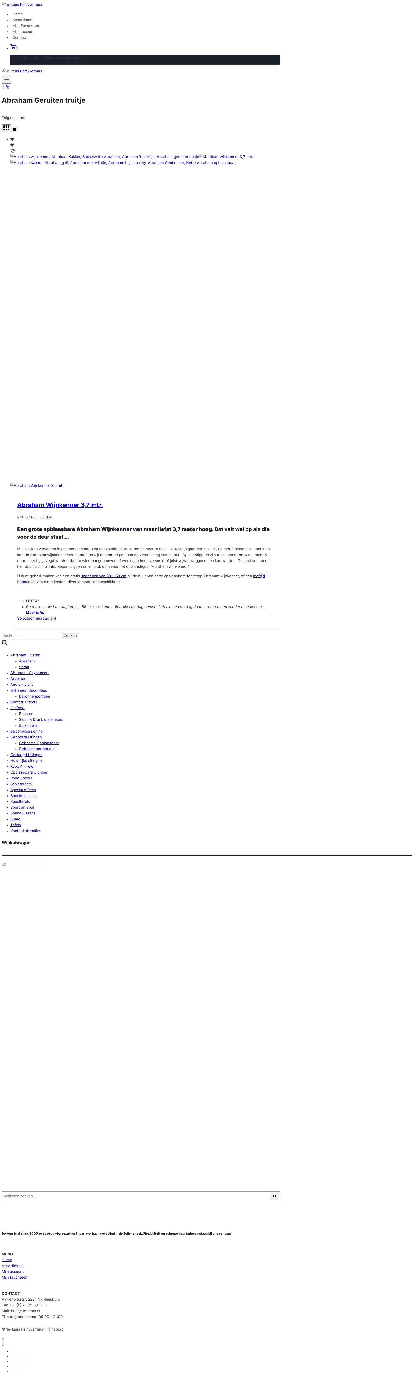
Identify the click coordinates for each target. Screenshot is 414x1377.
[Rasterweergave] (6, 128)
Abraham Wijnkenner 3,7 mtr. (60, 505)
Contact (19, 37)
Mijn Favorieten (26, 26)
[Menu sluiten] (3, 1342)
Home (18, 14)
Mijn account (23, 31)
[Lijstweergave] (14, 129)
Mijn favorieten (14, 1277)
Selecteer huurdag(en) (36, 618)
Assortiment (23, 20)
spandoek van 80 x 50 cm (103, 576)
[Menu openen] (6, 79)
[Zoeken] (274, 1196)
